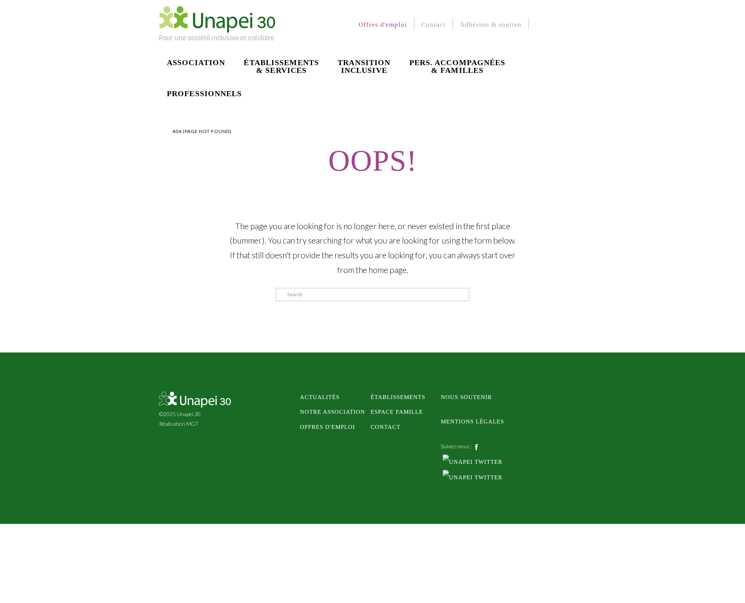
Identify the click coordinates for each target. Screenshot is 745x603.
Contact (433, 24)
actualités (320, 397)
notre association (332, 411)
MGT (192, 423)
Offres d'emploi (383, 24)
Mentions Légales (472, 421)
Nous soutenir (466, 397)
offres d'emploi (327, 426)
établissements (398, 397)
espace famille (397, 411)
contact (385, 426)
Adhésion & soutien (491, 24)
